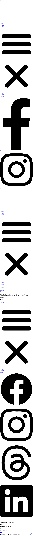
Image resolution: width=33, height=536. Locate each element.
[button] (16, 60)
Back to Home (2, 290)
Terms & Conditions (4, 530)
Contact (3, 26)
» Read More (2, 297)
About (3, 25)
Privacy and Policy (4, 532)
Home (3, 23)
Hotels (3, 94)
